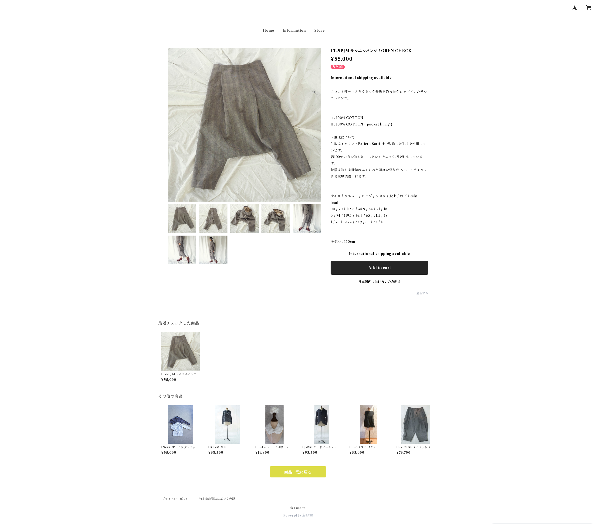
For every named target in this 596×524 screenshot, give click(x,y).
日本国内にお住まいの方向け (379, 282)
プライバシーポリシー (177, 498)
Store (319, 30)
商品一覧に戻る (298, 472)
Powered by (293, 515)
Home (268, 30)
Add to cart (379, 267)
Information (294, 30)
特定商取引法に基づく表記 (217, 498)
